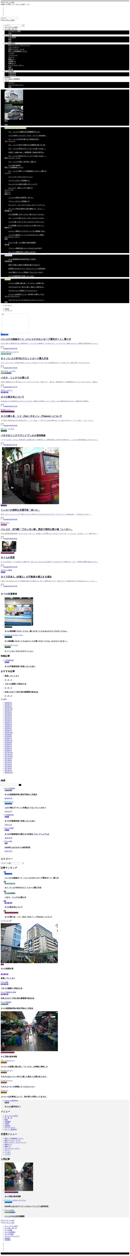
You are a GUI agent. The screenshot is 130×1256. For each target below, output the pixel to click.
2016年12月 (9, 772)
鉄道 (9, 67)
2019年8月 (8, 737)
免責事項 (8, 1240)
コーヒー (11, 83)
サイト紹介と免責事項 (12, 79)
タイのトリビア (10, 1127)
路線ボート (12, 63)
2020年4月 (8, 729)
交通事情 (8, 1122)
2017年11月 (9, 754)
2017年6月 (8, 764)
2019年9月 (8, 735)
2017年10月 (9, 756)
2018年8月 (8, 742)
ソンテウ (11, 53)
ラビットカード (13, 47)
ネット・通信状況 (11, 1129)
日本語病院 (12, 37)
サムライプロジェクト (16, 85)
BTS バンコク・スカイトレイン (19, 45)
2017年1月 (8, 770)
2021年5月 (8, 715)
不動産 (7, 1124)
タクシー (11, 57)
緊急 (9, 39)
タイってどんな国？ (11, 27)
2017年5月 (8, 766)
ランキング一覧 (6, 920)
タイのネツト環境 (14, 31)
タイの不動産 (9, 71)
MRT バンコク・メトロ (16, 49)
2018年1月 (8, 750)
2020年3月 (8, 731)
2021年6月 (8, 713)
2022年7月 (8, 705)
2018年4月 (8, 746)
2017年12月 (9, 752)
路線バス (11, 59)
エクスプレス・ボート (16, 65)
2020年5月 (8, 727)
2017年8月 (8, 760)
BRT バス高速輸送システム (17, 51)
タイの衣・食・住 (11, 29)
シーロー (8, 1152)
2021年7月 (8, 711)
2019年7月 (8, 738)
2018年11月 (9, 740)
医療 (9, 41)
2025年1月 (8, 703)
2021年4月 (8, 717)
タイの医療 (8, 35)
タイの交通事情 (10, 43)
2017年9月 (8, 758)
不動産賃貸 (12, 73)
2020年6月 (8, 725)
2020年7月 (8, 723)
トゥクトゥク (13, 55)
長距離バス (12, 61)
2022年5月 (8, 707)
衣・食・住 (8, 680)
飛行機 (10, 69)
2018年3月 (8, 748)
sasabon (7, 77)
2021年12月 (9, 709)
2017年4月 (8, 768)
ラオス (7, 81)
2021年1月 (8, 721)
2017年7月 (8, 762)
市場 (9, 33)
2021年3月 (8, 719)
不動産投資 (12, 75)
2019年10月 (9, 733)
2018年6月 (8, 744)
